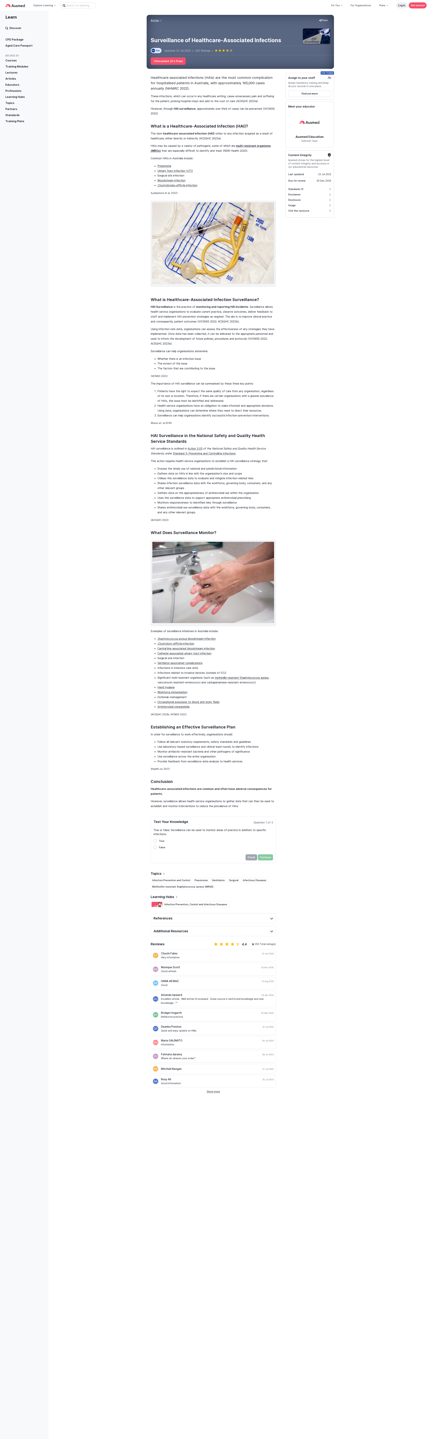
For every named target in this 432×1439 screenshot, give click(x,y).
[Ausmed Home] (15, 5)
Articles (10, 78)
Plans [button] (382, 5)
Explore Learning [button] (43, 5)
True (161, 840)
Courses (11, 60)
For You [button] (335, 5)
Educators (12, 84)
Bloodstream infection (171, 180)
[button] (323, 20)
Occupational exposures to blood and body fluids (188, 702)
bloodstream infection (186, 638)
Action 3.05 (195, 448)
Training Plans (14, 121)
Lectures (11, 72)
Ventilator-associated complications (179, 663)
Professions (13, 90)
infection (177, 185)
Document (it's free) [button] (169, 61)
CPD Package (14, 39)
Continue (265, 857)
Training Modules (16, 66)
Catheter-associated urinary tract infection (184, 653)
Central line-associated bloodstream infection (186, 648)
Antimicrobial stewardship (173, 706)
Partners (11, 109)
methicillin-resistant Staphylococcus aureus (242, 677)
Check (251, 857)
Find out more (310, 93)
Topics (9, 103)
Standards (12, 115)
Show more (213, 1091)
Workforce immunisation (172, 692)
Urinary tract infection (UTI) (175, 170)
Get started (418, 5)
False (162, 847)
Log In (401, 5)
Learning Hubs (15, 97)
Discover (15, 28)
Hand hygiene (166, 687)
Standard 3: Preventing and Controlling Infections (204, 453)
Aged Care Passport (19, 45)
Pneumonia (164, 166)
